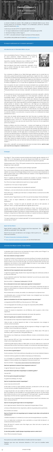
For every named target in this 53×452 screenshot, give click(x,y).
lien (36, 302)
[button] (51, 1)
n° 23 (37, 37)
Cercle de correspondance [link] (37, 2)
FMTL (30, 449)
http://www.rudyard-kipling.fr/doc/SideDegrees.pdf (27, 362)
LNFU (17, 26)
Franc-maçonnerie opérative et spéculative (16, 239)
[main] (27, 10)
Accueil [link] (22, 2)
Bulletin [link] (27, 2)
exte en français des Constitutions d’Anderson (17, 237)
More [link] (46, 2)
